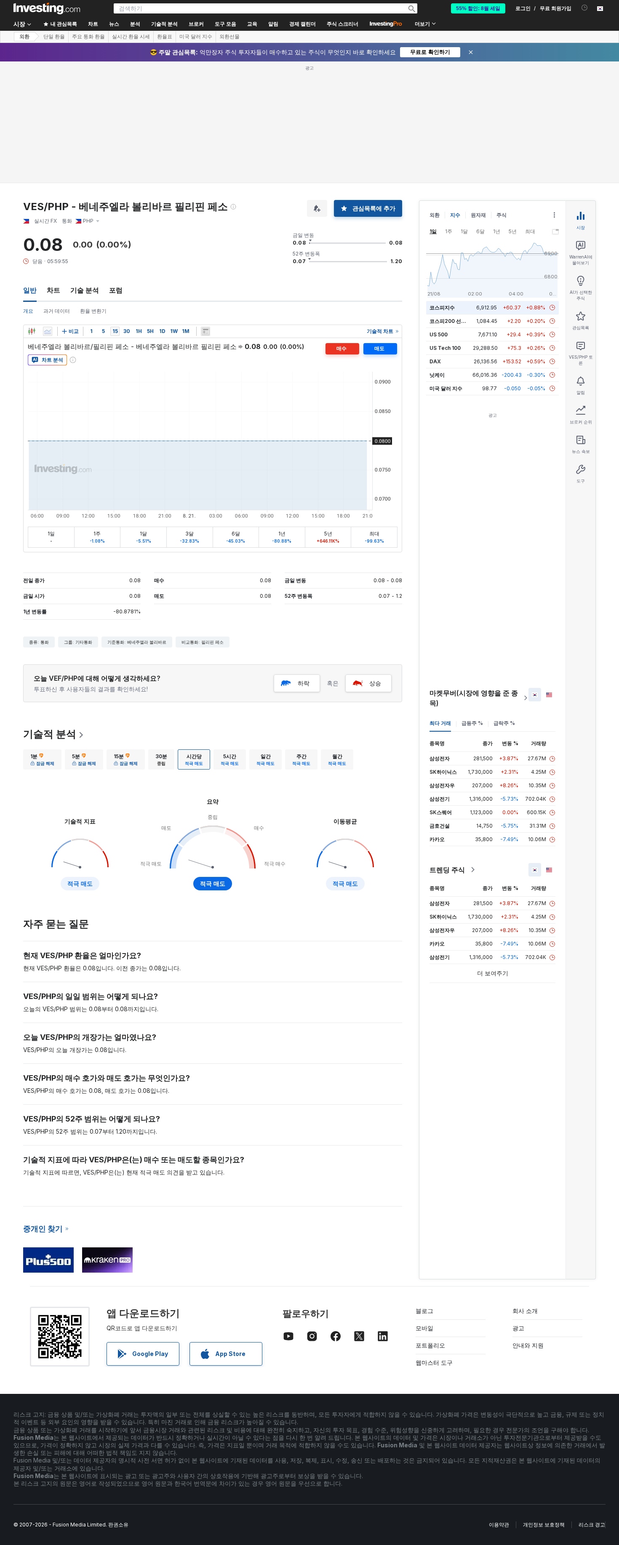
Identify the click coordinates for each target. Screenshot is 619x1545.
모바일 (424, 1328)
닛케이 (437, 375)
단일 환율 (54, 37)
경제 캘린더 (302, 24)
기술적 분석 (49, 734)
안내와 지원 (528, 1345)
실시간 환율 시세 (131, 37)
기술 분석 (84, 290)
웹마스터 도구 (434, 1362)
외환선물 (229, 37)
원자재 (478, 215)
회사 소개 (525, 1310)
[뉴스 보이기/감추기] (205, 331)
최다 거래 (440, 723)
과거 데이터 (56, 311)
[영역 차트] (47, 331)
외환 (24, 37)
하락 (304, 683)
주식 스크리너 (342, 24)
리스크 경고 (592, 1524)
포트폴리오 (430, 1345)
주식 (501, 215)
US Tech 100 (445, 348)
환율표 (164, 37)
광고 (518, 1328)
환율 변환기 (93, 311)
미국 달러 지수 (195, 37)
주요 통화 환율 (88, 37)
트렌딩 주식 (447, 870)
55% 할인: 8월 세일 (478, 8)
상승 (375, 683)
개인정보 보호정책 (544, 1524)
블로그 (424, 1310)
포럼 (116, 290)
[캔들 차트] (31, 331)
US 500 (439, 334)
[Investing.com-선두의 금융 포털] (46, 8)
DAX (435, 361)
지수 (455, 215)
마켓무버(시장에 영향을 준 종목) (474, 698)
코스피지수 (442, 307)
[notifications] (585, 8)
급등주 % (472, 723)
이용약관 (499, 1524)
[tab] (42, 759)
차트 (53, 290)
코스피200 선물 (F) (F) (456, 321)
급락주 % (504, 723)
